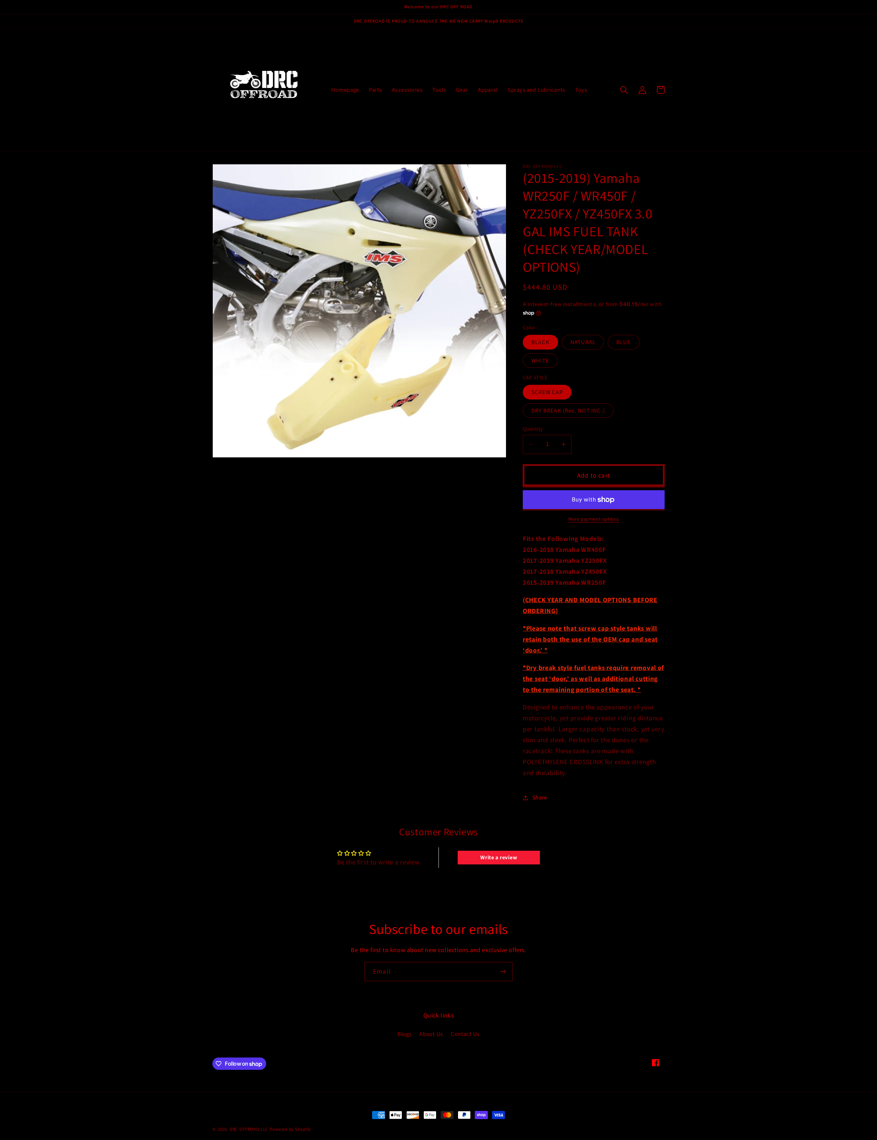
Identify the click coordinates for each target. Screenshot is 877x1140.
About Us (431, 1034)
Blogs (404, 1034)
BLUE (623, 342)
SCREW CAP (547, 392)
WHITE (540, 360)
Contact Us (465, 1034)
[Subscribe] (503, 971)
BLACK (540, 342)
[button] (624, 90)
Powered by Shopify (290, 1129)
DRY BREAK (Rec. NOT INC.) (568, 410)
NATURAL (582, 342)
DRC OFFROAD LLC (249, 1129)
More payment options (593, 519)
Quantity (533, 428)
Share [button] (539, 797)
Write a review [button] (498, 857)
